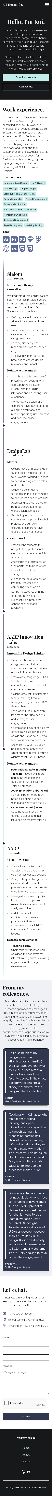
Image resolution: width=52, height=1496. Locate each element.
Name (6, 1337)
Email (6, 1351)
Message (7, 1365)
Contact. (26, 1461)
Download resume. (26, 77)
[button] (46, 4)
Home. (26, 1448)
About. (26, 1454)
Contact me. (26, 86)
